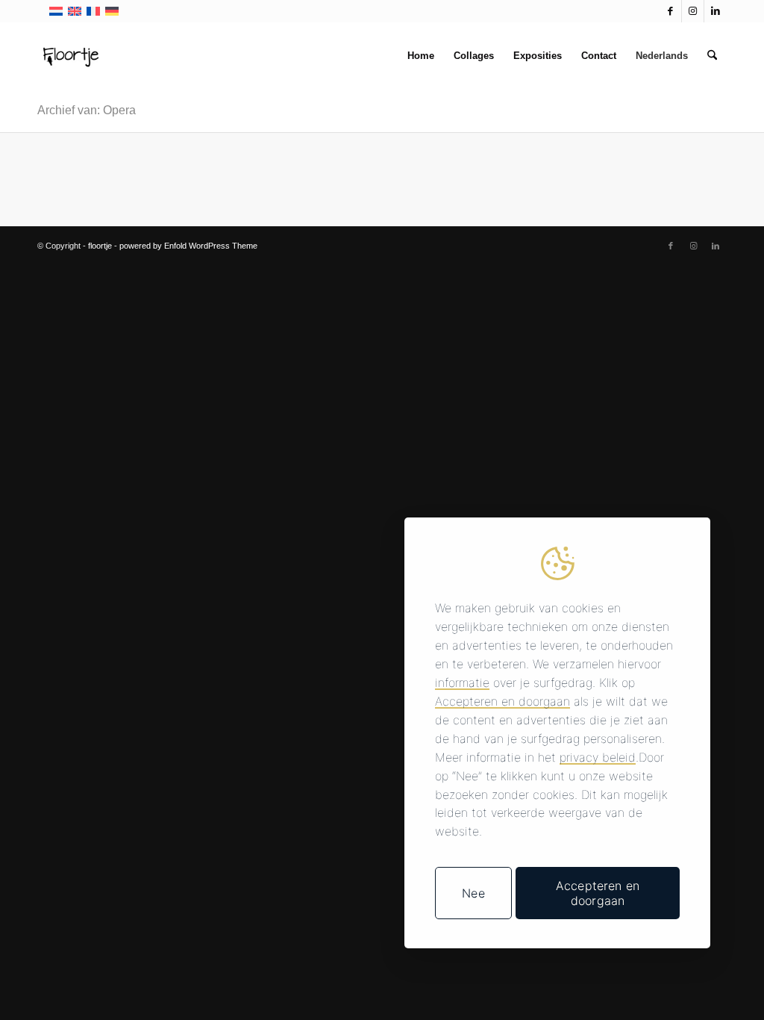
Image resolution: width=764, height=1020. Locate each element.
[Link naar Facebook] (670, 11)
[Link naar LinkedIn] (715, 11)
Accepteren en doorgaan (502, 701)
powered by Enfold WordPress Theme (188, 245)
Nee (473, 893)
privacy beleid (598, 757)
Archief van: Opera (86, 110)
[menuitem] (421, 56)
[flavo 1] (70, 56)
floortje (100, 245)
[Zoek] (712, 56)
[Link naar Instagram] (693, 11)
